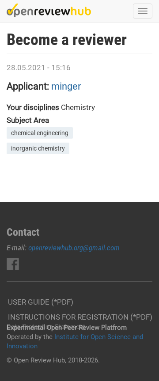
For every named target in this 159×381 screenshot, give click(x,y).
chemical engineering (39, 132)
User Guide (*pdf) (40, 302)
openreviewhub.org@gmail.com (74, 247)
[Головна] (49, 10)
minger (66, 86)
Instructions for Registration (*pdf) (80, 317)
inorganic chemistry (38, 148)
